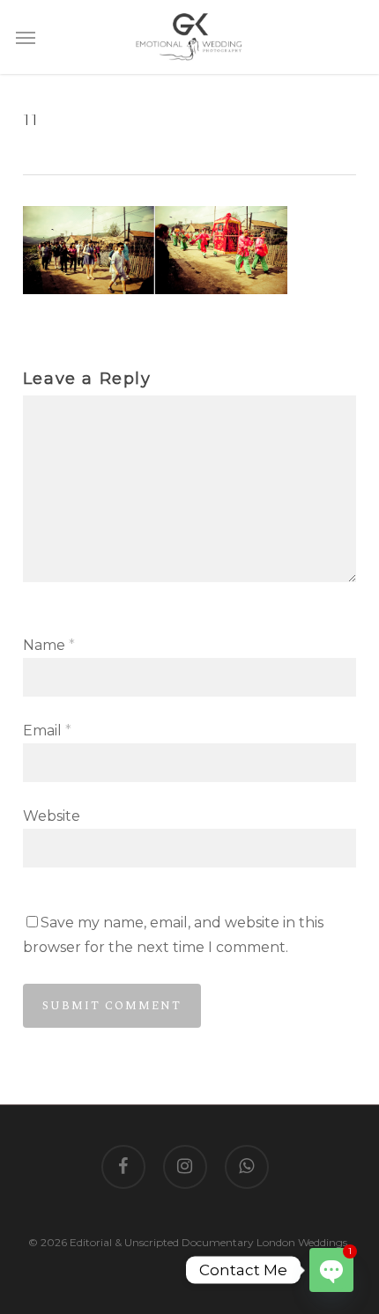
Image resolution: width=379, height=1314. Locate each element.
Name (49, 645)
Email (47, 730)
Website (51, 816)
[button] (25, 37)
